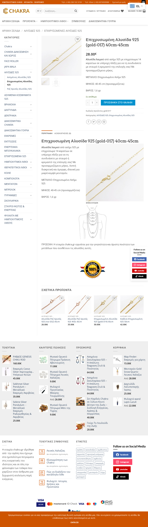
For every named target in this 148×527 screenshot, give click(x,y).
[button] (96, 11)
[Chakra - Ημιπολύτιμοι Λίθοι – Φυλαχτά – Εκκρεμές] (16, 11)
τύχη (103, 472)
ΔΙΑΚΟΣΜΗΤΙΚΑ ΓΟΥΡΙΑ (102, 21)
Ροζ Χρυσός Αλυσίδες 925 (19, 88)
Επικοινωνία (134, 2)
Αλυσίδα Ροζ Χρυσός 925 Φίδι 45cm (78, 320)
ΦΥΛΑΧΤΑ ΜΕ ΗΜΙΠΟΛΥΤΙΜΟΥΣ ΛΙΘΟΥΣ (13, 219)
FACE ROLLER (11, 61)
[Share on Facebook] (88, 121)
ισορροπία (81, 472)
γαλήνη (80, 463)
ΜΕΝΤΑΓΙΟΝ (10, 184)
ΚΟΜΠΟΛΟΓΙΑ (11, 178)
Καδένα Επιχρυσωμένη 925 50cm (131, 320)
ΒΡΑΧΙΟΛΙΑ (10, 104)
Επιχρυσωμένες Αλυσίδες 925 (63, 30)
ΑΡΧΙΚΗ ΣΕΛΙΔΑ (11, 21)
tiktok (123, 476)
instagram (124, 462)
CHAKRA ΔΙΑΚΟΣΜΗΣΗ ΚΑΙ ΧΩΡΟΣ (16, 53)
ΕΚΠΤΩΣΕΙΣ (10, 141)
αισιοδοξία (90, 449)
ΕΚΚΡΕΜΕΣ (10, 135)
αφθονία (97, 458)
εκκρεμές (100, 463)
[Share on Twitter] (93, 121)
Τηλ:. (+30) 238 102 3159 (72, 2)
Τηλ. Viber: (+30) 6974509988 (97, 2)
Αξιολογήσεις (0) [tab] (62, 133)
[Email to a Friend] (99, 121)
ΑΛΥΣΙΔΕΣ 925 (32, 30)
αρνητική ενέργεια (95, 454)
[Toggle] (31, 46)
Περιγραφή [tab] (46, 133)
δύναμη (89, 463)
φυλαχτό (81, 477)
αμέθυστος (102, 449)
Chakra (8, 46)
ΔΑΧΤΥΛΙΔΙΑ (10, 110)
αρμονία (80, 454)
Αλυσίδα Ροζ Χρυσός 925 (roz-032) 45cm (51, 320)
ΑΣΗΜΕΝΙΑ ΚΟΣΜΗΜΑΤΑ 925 (17, 97)
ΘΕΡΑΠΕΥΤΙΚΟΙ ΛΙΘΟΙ (15, 167)
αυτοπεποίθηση (84, 458)
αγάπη (80, 449)
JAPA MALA (10, 66)
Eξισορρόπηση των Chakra (57, 461)
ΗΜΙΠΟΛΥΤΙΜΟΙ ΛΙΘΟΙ (53, 21)
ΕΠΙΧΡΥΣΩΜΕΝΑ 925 (15, 156)
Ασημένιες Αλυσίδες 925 (19, 77)
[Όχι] (144, 520)
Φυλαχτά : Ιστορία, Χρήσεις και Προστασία (57, 484)
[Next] (77, 56)
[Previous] (46, 56)
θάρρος (97, 467)
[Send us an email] (143, 2)
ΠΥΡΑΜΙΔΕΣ (10, 195)
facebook (124, 454)
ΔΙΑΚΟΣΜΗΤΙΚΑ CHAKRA (12, 122)
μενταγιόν (93, 472)
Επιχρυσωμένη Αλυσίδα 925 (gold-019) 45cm (105, 320)
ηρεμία (88, 467)
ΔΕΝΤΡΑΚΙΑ (10, 115)
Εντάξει (75, 522)
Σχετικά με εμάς (119, 2)
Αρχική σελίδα (11, 30)
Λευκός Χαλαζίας (56, 450)
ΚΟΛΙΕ (7, 173)
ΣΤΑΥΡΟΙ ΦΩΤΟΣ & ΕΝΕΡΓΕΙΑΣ (14, 208)
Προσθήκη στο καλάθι (118, 102)
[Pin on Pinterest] (104, 121)
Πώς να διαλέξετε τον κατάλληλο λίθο (58, 473)
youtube (123, 469)
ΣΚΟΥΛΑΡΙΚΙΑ (11, 200)
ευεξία (80, 467)
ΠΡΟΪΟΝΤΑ (29, 21)
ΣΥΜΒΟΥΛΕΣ (79, 21)
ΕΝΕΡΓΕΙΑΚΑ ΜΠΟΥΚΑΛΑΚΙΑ (12, 148)
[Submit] (75, 11)
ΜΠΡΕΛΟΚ (9, 189)
